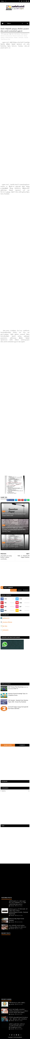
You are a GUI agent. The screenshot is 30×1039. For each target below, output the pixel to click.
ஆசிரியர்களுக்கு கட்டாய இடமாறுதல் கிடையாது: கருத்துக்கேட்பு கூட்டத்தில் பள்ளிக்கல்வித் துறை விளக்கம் (17, 902)
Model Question (9, 37)
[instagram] (26, 1)
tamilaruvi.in (5, 618)
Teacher (26, 37)
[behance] (28, 1)
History (25, 35)
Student (16, 37)
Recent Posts (8, 745)
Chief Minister (24, 34)
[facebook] (19, 1)
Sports (4, 790)
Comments (22, 745)
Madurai (3, 37)
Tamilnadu (20, 37)
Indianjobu (5, 630)
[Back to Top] (21, 1035)
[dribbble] (24, 1)
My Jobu (4, 626)
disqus (20, 590)
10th (4, 525)
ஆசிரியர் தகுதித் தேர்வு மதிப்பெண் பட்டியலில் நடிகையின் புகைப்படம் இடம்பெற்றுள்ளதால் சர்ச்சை (17, 1025)
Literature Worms (7, 622)
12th (12, 34)
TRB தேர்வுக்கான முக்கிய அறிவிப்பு (17, 1002)
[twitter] (22, 1)
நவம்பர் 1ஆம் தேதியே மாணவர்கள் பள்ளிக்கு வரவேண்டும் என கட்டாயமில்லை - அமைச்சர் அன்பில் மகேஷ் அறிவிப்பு (18, 1011)
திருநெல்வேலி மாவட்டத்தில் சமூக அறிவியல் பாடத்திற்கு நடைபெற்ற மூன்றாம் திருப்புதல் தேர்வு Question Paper (14, 529)
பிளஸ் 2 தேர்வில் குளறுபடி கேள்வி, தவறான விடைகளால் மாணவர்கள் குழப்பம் (12, 545)
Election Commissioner (6, 35)
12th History (17, 34)
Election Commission (18, 35)
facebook (26, 590)
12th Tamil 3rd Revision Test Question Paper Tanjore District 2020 (14, 514)
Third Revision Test (5, 39)
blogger (13, 590)
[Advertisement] (15, 117)
